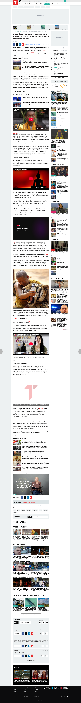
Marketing (18, 700)
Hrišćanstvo (35, 510)
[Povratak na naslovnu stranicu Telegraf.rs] (15, 2)
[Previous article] (1, 351)
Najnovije (57, 90)
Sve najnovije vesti (59, 77)
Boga (47, 254)
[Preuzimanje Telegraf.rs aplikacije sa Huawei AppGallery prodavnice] (64, 688)
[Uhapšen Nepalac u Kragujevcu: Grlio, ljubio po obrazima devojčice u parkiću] (40, 674)
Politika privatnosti (38, 700)
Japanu (32, 52)
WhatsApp (24, 502)
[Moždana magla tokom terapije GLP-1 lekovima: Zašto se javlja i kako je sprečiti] (53, 155)
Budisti (23, 510)
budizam (31, 75)
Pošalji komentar (41, 516)
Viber (29, 502)
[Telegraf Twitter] (61, 696)
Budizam (28, 510)
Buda (14, 242)
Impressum (24, 700)
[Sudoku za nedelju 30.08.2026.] (53, 123)
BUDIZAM (16, 318)
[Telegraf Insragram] (64, 696)
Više (64, 3)
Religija (14, 512)
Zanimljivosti (15, 31)
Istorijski (15, 133)
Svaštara (20, 31)
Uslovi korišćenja (16, 505)
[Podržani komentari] (43, 622)
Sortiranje (41, 620)
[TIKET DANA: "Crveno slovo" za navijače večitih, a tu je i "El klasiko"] (59, 171)
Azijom (23, 48)
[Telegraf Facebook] (58, 696)
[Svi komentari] (40, 622)
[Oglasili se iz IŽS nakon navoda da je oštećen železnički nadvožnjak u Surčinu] (53, 259)
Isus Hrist (46, 510)
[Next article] (79, 351)
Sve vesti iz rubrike (31, 614)
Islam (41, 510)
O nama (14, 700)
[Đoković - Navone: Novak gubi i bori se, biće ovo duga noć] (17, 99)
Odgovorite (17, 633)
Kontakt (44, 700)
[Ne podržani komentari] (47, 622)
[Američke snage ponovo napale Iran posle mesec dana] (53, 263)
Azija (14, 510)
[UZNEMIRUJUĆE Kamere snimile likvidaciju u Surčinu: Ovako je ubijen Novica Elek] (17, 453)
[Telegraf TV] (67, 696)
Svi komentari (31, 660)
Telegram (33, 502)
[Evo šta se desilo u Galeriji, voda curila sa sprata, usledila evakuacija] (22, 674)
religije (28, 321)
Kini (44, 50)
